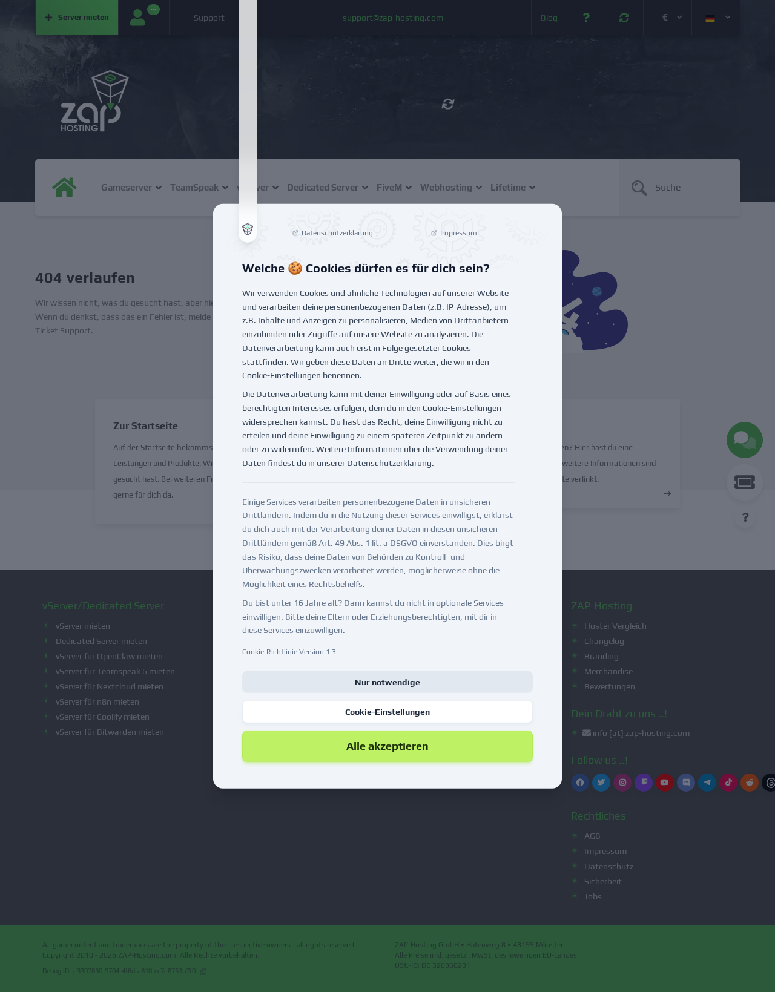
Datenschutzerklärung (389, 463)
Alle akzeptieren (387, 746)
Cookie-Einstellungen (387, 712)
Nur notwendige (387, 682)
